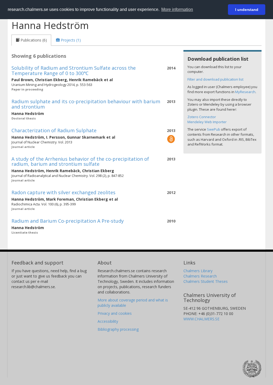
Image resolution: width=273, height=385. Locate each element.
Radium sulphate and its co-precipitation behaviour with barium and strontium (85, 104)
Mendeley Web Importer (207, 121)
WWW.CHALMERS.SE (201, 318)
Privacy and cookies (115, 313)
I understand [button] (246, 9)
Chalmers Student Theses (205, 281)
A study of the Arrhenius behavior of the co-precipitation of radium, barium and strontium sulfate (80, 161)
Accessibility (108, 321)
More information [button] (177, 9)
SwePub (213, 129)
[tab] (31, 40)
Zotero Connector (201, 116)
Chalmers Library (197, 270)
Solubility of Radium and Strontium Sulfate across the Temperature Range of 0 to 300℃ (73, 70)
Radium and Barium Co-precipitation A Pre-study (67, 221)
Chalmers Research (200, 276)
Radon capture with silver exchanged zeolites (63, 192)
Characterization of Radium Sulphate (54, 130)
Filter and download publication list (215, 79)
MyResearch (245, 91)
